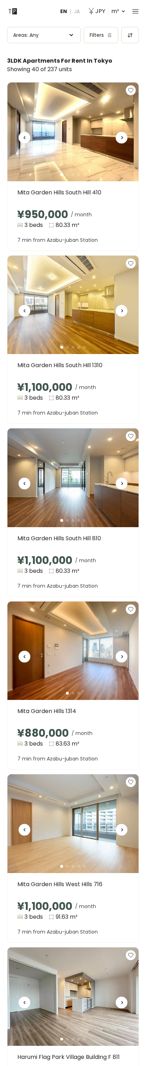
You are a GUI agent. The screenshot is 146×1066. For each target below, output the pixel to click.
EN (63, 11)
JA (77, 11)
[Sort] (130, 35)
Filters (97, 35)
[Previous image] (24, 140)
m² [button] (107, 11)
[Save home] (131, 90)
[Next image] (121, 140)
